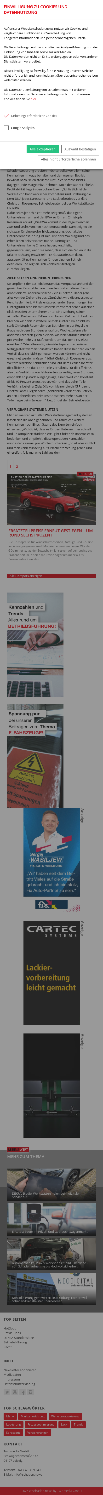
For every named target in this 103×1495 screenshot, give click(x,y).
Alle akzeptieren (43, 149)
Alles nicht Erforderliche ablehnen (68, 159)
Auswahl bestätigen (80, 149)
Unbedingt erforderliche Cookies (34, 116)
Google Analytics (22, 128)
